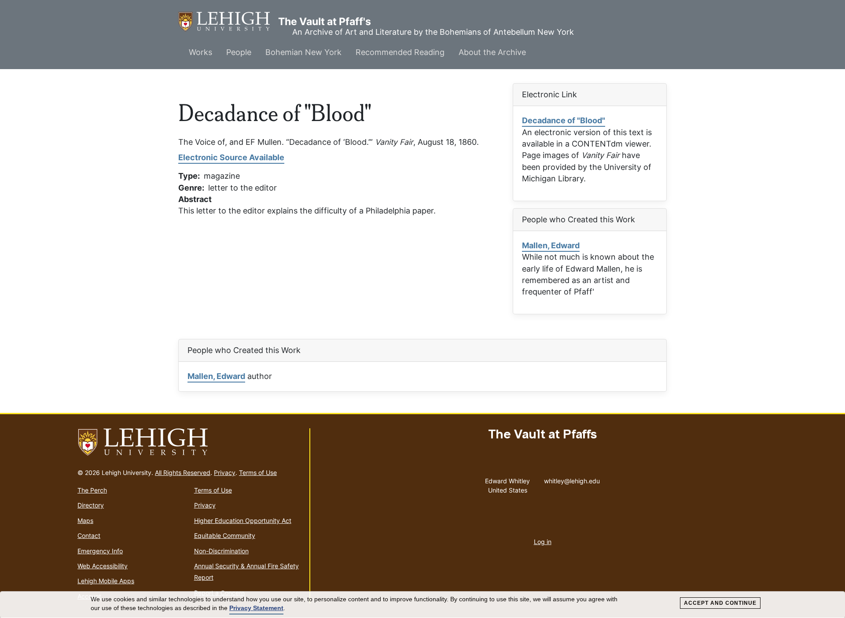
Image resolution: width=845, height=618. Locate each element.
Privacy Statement (256, 607)
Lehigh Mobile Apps (105, 581)
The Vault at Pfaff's (228, 21)
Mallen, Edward (551, 245)
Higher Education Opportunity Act (242, 520)
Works (200, 52)
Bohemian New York (303, 52)
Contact (88, 535)
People (238, 52)
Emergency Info (100, 551)
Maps (85, 520)
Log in (542, 541)
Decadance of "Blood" (563, 120)
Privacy (224, 472)
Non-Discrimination (221, 551)
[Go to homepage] (189, 442)
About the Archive (492, 52)
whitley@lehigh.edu (572, 479)
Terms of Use (258, 472)
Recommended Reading (400, 52)
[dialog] (422, 605)
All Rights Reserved (182, 472)
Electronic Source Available (231, 157)
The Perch (92, 490)
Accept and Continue (720, 603)
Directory (90, 505)
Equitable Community (224, 535)
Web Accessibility (102, 566)
